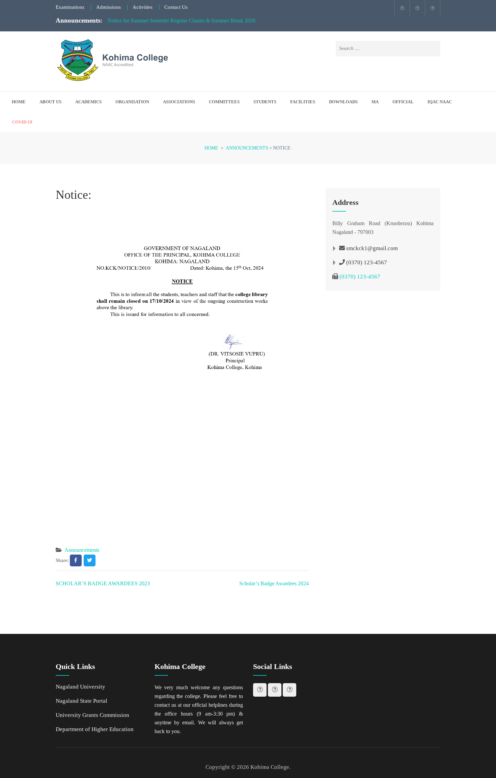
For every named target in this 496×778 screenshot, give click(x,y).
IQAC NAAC (440, 102)
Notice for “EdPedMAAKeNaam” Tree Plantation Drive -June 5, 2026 (183, 23)
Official (403, 102)
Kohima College (269, 767)
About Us (50, 102)
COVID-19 (22, 122)
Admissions (108, 7)
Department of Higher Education (95, 729)
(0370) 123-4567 (366, 262)
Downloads (343, 102)
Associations (179, 102)
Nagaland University (80, 686)
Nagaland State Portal (81, 701)
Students (264, 102)
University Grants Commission (92, 715)
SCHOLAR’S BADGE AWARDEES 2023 (103, 583)
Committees (224, 102)
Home (19, 102)
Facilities (302, 102)
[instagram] (417, 8)
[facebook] (402, 8)
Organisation (132, 102)
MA (375, 102)
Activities (143, 7)
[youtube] (432, 8)
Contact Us (176, 7)
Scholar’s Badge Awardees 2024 (274, 583)
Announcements (81, 550)
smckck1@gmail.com (372, 248)
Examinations (70, 7)
